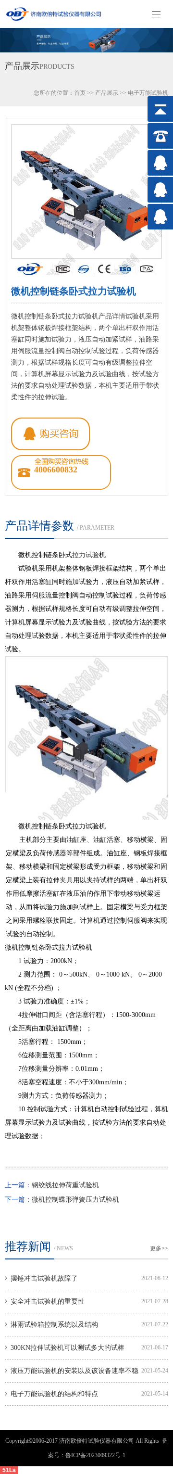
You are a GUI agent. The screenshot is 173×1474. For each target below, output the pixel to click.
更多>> (159, 1248)
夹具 (66, 880)
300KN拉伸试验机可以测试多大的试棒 (67, 1347)
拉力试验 (85, 555)
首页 (80, 92)
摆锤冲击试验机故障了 (44, 1278)
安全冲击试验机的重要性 (48, 1301)
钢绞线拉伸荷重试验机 (65, 1185)
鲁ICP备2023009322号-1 (95, 1455)
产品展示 (106, 92)
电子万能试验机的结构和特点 (54, 1394)
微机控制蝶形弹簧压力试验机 (75, 1199)
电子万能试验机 (148, 92)
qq (50, 434)
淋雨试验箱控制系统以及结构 (54, 1324)
